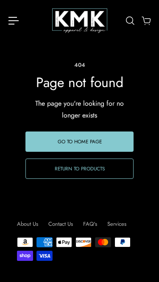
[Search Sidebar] (130, 20)
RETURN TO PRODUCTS (80, 168)
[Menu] (13, 21)
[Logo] (79, 20)
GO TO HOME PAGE (80, 141)
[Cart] (146, 20)
